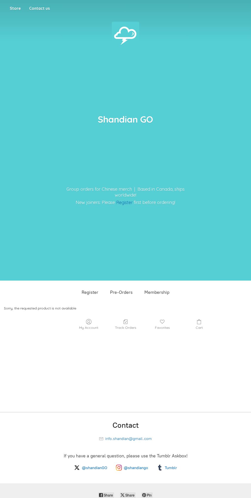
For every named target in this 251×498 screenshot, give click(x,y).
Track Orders (125, 327)
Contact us (39, 8)
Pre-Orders (121, 292)
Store (15, 8)
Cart (199, 327)
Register (124, 202)
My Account (88, 327)
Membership (156, 292)
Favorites (162, 327)
